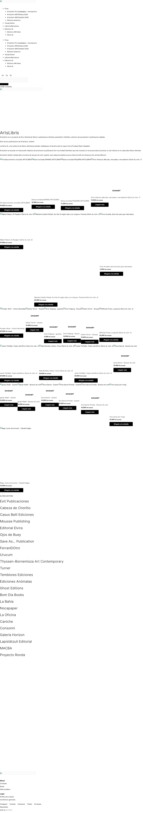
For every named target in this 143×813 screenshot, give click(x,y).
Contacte (3, 783)
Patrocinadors (5, 789)
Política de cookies (7, 797)
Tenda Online (10, 23)
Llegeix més (99, 205)
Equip (2, 786)
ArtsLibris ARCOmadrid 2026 (17, 17)
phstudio (9, 810)
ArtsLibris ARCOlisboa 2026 (17, 14)
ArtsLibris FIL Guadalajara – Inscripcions (22, 12)
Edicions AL (9, 29)
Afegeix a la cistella (11, 210)
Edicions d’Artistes (14, 32)
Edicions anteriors (14, 20)
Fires (6, 9)
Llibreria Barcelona (12, 26)
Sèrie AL (10, 35)
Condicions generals (7, 800)
